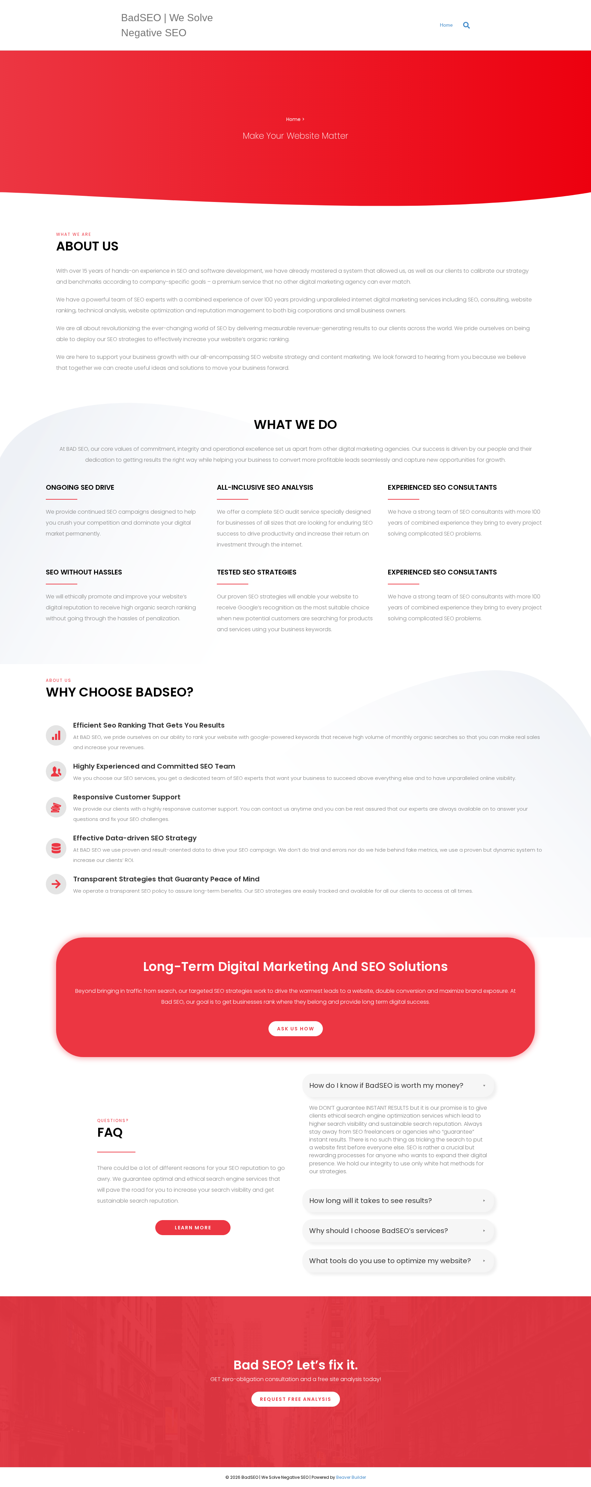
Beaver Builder (351, 1477)
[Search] (464, 25)
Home (446, 25)
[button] (295, 1028)
